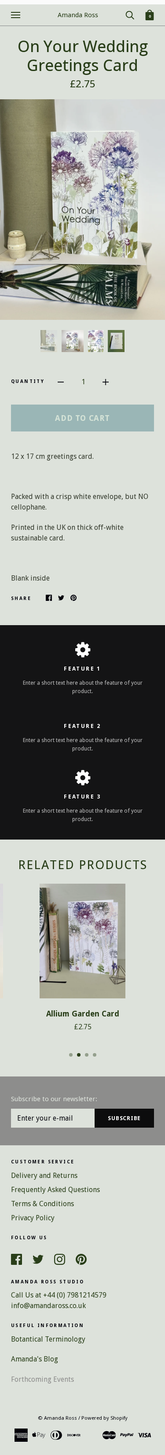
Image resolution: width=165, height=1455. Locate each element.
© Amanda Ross (57, 1418)
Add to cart (82, 418)
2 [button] (79, 1055)
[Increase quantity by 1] (105, 381)
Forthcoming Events (42, 1379)
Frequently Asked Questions (55, 1189)
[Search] (129, 14)
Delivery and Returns (44, 1175)
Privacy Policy (33, 1218)
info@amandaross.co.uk (48, 1305)
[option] (82, 209)
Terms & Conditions (42, 1204)
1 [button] (71, 1055)
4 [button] (94, 1055)
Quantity (27, 381)
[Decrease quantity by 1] (60, 381)
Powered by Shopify (104, 1418)
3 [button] (86, 1055)
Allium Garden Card (82, 1013)
